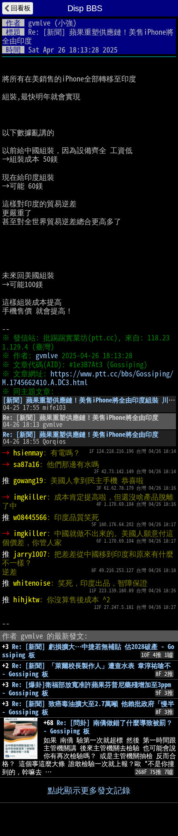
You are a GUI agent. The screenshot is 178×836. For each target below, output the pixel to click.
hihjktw (26, 599)
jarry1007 (30, 554)
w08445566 (30, 517)
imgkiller (30, 497)
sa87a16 (26, 464)
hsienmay (28, 452)
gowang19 (28, 480)
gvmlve (39, 22)
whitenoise (32, 583)
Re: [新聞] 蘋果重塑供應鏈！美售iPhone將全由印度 (81, 434)
